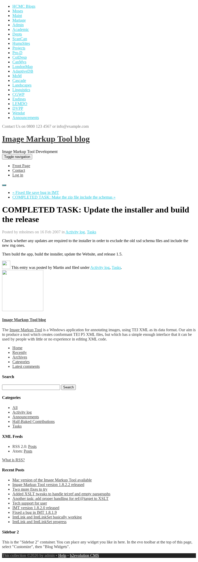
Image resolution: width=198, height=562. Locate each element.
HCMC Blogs (23, 6)
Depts (17, 34)
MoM (17, 76)
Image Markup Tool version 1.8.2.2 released (48, 484)
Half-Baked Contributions (33, 421)
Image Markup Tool (26, 330)
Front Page (21, 166)
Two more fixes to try (29, 489)
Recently (19, 352)
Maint (17, 15)
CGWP (18, 94)
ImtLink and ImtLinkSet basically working (47, 517)
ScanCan (19, 39)
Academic (20, 29)
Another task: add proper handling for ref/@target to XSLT (60, 498)
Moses (17, 11)
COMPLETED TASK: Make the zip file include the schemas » (64, 197)
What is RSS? (13, 460)
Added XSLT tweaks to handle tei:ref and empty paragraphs (61, 494)
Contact (18, 170)
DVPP (17, 108)
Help (62, 555)
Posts (32, 446)
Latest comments (26, 366)
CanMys (19, 62)
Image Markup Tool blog (46, 138)
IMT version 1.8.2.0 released (35, 508)
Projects (18, 48)
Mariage (19, 20)
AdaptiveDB (22, 71)
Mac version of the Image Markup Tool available (52, 480)
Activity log (75, 232)
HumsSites (21, 43)
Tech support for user (29, 503)
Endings (19, 99)
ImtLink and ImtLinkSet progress (39, 522)
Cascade (19, 80)
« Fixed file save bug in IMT (35, 192)
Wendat (18, 113)
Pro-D (17, 52)
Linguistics (21, 90)
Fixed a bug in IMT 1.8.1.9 (34, 512)
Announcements (25, 117)
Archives (19, 357)
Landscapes (21, 85)
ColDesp (19, 57)
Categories (21, 362)
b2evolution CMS (84, 555)
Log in (17, 175)
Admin (18, 25)
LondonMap (22, 66)
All (15, 407)
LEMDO (19, 103)
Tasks (91, 232)
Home (17, 348)
